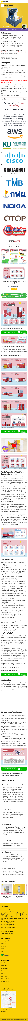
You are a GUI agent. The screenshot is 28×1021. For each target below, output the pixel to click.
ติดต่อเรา (3, 951)
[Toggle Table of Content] (23, 99)
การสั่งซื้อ (3, 973)
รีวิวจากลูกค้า (4, 971)
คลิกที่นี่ (14, 289)
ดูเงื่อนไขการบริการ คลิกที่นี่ (9, 630)
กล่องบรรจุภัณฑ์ (9, 57)
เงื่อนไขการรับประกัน (5, 984)
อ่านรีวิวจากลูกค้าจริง (14, 247)
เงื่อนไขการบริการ (5, 981)
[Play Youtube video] (14, 445)
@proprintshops (17, 50)
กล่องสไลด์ (3, 943)
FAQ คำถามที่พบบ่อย (5, 978)
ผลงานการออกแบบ (5, 965)
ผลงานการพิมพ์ (4, 968)
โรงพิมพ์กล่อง (14, 58)
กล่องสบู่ (14, 477)
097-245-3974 (14, 53)
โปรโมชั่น (3, 963)
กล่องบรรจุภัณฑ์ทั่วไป (5, 940)
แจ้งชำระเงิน (4, 976)
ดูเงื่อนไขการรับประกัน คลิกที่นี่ (10, 667)
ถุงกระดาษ (3, 946)
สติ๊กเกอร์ (3, 948)
